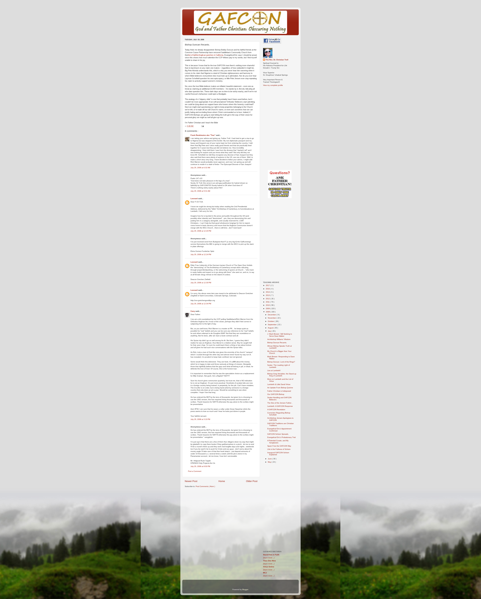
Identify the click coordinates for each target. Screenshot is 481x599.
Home (221, 481)
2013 (268, 295)
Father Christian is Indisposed (279, 391)
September (272, 325)
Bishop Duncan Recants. (277, 343)
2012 (268, 299)
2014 (268, 292)
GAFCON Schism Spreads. (278, 434)
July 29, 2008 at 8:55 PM (200, 466)
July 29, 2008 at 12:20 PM (201, 231)
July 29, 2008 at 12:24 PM (201, 254)
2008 (268, 312)
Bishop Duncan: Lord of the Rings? (281, 362)
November (272, 318)
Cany (193, 311)
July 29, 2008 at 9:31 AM (200, 191)
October (271, 321)
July (269, 331)
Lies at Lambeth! (274, 370)
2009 (268, 309)
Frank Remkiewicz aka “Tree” (203, 135)
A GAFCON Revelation (276, 410)
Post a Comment (194, 471)
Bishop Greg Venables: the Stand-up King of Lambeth (281, 375)
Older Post (251, 481)
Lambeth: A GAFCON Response (280, 406)
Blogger (245, 589)
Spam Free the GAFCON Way (279, 446)
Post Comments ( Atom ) (205, 486)
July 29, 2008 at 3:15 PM (200, 419)
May (270, 462)
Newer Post (191, 481)
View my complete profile (273, 85)
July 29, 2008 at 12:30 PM (201, 283)
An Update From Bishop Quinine (280, 388)
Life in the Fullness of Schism (278, 449)
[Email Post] (202, 126)
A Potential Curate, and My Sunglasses (277, 442)
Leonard (194, 198)
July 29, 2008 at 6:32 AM (200, 168)
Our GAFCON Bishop (275, 394)
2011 (268, 302)
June (270, 459)
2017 (268, 285)
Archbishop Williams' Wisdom (278, 339)
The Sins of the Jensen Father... (280, 403)
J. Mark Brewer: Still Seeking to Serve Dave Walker (279, 335)
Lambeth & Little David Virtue (278, 384)
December (272, 315)
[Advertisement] (221, 509)
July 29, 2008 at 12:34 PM (201, 304)
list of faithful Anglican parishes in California (205, 55)
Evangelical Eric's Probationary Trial (281, 437)
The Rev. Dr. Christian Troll (277, 60)
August (271, 328)
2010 (268, 305)
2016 (268, 289)
